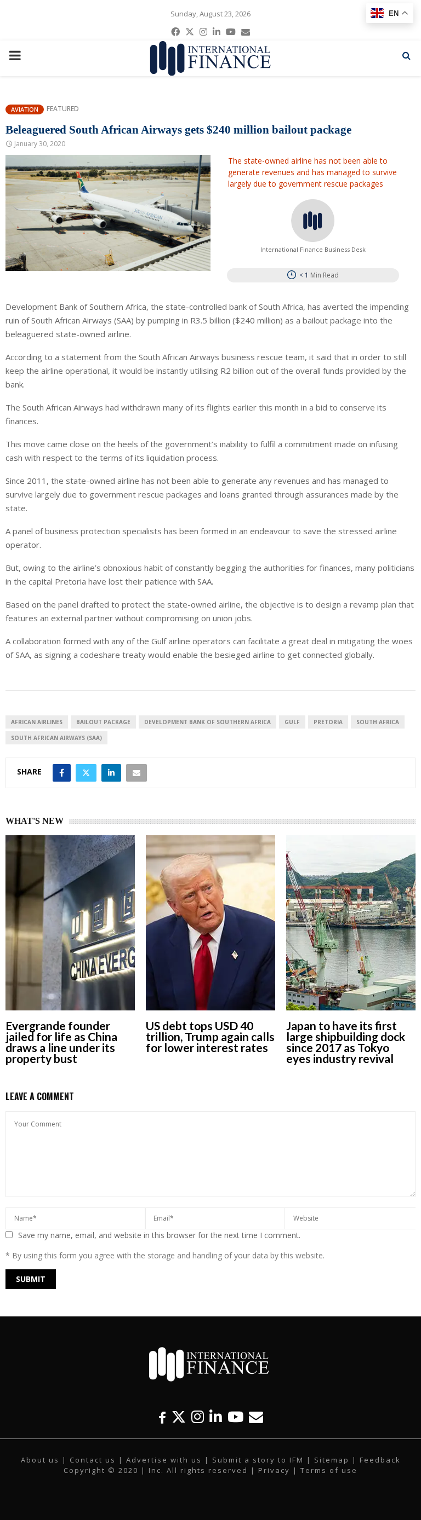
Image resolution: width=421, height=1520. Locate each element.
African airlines (36, 722)
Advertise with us (164, 1460)
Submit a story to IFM (258, 1460)
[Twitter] (179, 1416)
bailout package (103, 722)
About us (40, 1460)
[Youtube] (235, 1416)
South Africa (377, 722)
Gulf (292, 722)
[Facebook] (162, 1416)
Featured (63, 109)
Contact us (93, 1460)
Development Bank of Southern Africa (207, 722)
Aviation (24, 109)
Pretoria (328, 722)
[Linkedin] (215, 1416)
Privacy (274, 1470)
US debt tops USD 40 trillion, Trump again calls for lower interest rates (210, 1036)
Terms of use (328, 1470)
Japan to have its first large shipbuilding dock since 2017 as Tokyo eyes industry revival (345, 1042)
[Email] (256, 1416)
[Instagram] (197, 1416)
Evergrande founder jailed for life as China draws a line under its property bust (61, 1042)
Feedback (380, 1460)
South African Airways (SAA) (56, 738)
